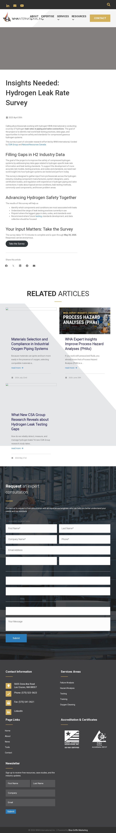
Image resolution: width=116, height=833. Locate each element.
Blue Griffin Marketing (78, 830)
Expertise (47, 16)
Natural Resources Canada (34, 144)
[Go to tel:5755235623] (30, 693)
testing (39, 216)
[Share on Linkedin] (20, 266)
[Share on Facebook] (6, 266)
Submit (16, 638)
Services (63, 16)
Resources (79, 16)
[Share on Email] (34, 266)
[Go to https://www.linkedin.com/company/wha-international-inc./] (30, 712)
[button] (7, 5)
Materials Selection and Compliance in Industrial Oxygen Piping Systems (30, 344)
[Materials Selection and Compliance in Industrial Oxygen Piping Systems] (31, 321)
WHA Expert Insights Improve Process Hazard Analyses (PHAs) (84, 344)
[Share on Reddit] (27, 266)
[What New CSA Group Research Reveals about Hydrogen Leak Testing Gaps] (31, 397)
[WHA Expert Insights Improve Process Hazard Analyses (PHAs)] (84, 321)
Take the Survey (17, 243)
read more (16, 368)
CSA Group (13, 144)
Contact (100, 18)
